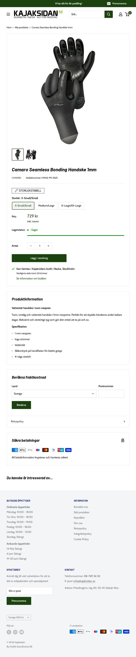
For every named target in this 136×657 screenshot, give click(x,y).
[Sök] (108, 14)
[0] (127, 14)
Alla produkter (21, 27)
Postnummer (106, 386)
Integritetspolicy (83, 533)
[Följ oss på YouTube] (21, 632)
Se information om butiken (31, 278)
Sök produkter (81, 512)
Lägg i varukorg (39, 258)
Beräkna (21, 405)
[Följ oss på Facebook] (9, 632)
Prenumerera (119, 3)
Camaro (16, 177)
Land (14, 386)
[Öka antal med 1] (48, 245)
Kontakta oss (81, 506)
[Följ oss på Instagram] (15, 632)
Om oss (78, 523)
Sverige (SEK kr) (16, 617)
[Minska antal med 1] (30, 245)
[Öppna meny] (8, 14)
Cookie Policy (81, 539)
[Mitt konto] (120, 14)
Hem (9, 27)
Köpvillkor (79, 517)
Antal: (15, 245)
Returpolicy (17, 421)
